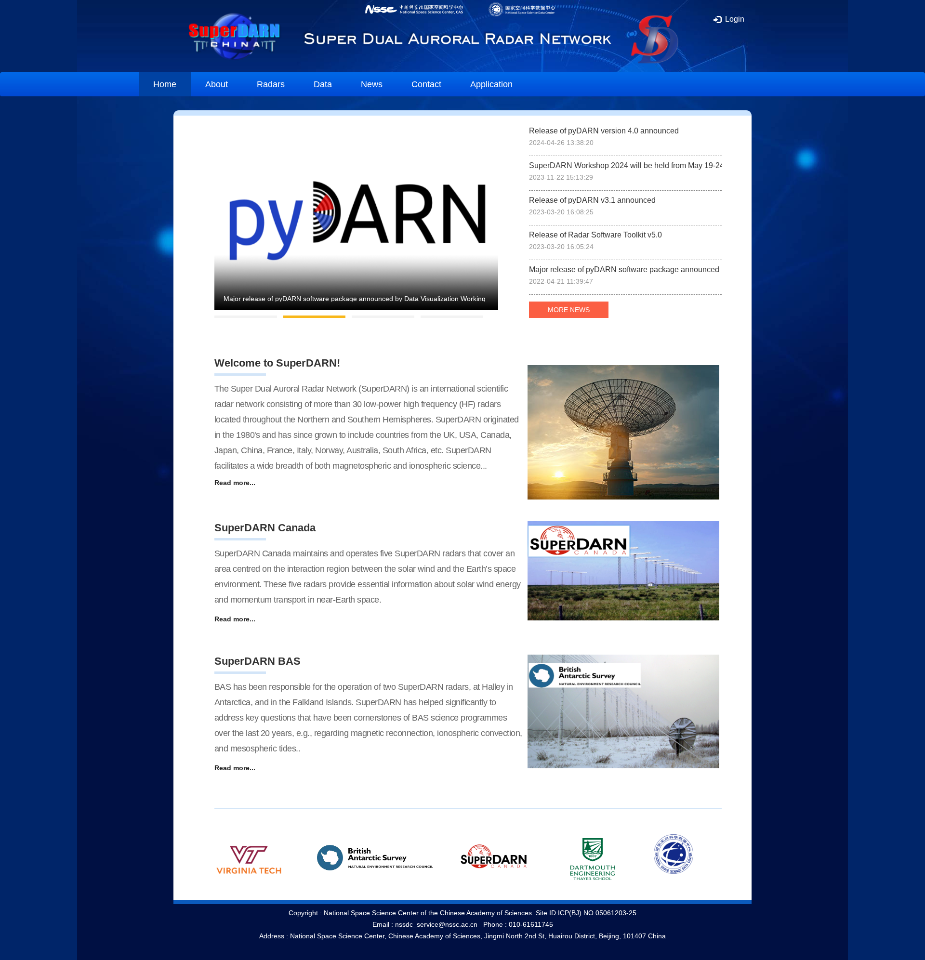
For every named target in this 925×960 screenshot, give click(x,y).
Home (164, 84)
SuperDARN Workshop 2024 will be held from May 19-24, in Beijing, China (625, 165)
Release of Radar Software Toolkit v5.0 (595, 235)
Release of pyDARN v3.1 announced (592, 200)
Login (733, 19)
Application (491, 84)
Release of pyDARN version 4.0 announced (604, 131)
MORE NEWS (569, 310)
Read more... (234, 483)
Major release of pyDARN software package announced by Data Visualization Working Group (625, 269)
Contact (426, 84)
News (372, 84)
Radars (271, 84)
